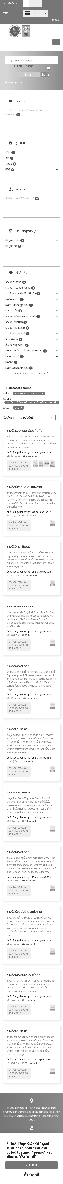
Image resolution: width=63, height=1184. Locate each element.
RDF (9, 169)
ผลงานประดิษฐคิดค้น (18, 368)
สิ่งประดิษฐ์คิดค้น (16, 345)
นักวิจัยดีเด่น (13, 299)
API (8, 158)
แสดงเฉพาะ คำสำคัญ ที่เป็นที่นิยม (31, 373)
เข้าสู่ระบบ (55, 20)
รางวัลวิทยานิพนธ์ (16, 333)
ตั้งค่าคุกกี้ (31, 1174)
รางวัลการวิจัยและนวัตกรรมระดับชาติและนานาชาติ (27, 112)
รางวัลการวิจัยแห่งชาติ (19, 288)
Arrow (35, 13)
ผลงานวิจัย (13, 310)
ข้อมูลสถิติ (12, 246)
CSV (9, 152)
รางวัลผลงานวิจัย (16, 328)
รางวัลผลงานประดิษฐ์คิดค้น (22, 293)
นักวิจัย (10, 362)
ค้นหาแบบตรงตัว (23, 66)
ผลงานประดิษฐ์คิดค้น (18, 305)
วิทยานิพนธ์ (13, 339)
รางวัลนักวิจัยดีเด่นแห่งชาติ (22, 316)
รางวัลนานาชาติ (15, 322)
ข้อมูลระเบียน (14, 240)
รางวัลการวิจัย (15, 282)
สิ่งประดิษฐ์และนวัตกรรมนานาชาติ (25, 351)
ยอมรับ (31, 1165)
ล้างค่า (45, 74)
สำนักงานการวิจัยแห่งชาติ (21, 198)
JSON (10, 164)
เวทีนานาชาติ (14, 356)
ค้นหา (27, 74)
